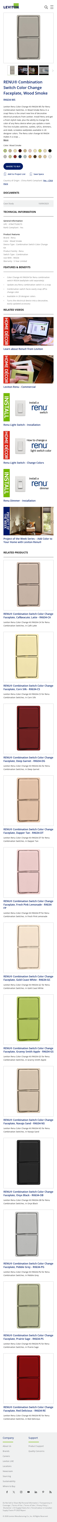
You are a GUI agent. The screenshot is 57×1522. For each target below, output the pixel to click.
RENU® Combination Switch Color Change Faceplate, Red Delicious (28, 1408)
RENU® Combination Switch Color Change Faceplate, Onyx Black (28, 1193)
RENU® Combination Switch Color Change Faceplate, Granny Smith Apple (28, 1050)
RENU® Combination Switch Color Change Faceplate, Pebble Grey (28, 1265)
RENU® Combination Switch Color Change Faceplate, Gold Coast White (28, 978)
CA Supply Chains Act (21, 1508)
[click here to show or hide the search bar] (46, 7)
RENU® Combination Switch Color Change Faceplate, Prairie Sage (28, 1337)
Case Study (8, 203)
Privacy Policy (42, 1505)
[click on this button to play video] (22, 70)
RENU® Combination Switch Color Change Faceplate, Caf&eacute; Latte (28, 615)
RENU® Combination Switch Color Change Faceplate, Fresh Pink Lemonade (28, 904)
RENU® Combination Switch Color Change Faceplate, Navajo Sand (28, 1121)
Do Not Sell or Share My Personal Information (20, 1503)
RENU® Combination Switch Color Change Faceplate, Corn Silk (28, 687)
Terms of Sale (29, 1505)
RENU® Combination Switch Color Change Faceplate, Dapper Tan (28, 831)
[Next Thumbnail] (52, 71)
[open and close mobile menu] (52, 7)
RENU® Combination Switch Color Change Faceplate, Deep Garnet (28, 759)
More (5, 140)
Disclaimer (7, 1508)
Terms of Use (17, 1505)
